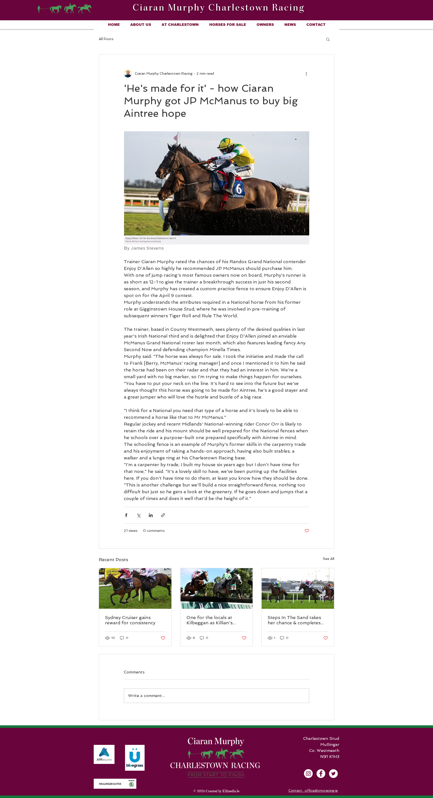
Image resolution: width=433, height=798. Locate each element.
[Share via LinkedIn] (150, 515)
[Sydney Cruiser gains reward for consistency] (135, 588)
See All (328, 559)
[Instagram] (308, 773)
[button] (328, 39)
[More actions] (306, 73)
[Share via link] (163, 515)
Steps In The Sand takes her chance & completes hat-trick (294, 620)
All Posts (106, 39)
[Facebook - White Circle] (320, 773)
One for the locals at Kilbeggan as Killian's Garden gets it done (209, 620)
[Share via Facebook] (126, 515)
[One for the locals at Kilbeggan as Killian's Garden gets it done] (216, 588)
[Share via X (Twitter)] (138, 515)
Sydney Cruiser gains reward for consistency (130, 620)
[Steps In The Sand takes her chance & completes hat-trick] (298, 588)
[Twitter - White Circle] (333, 773)
